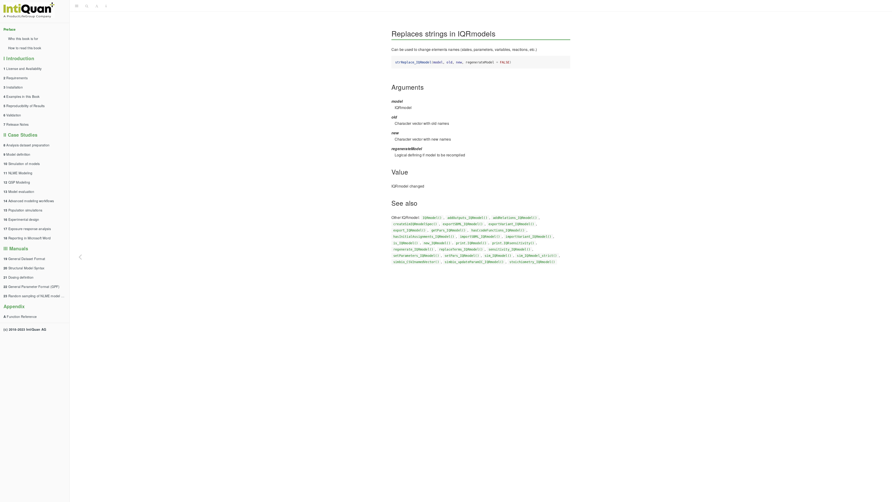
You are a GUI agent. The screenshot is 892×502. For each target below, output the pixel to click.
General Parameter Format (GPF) (31, 286)
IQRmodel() (432, 218)
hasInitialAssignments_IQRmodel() (423, 236)
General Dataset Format (24, 258)
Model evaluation (18, 191)
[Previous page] (80, 257)
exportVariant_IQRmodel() (511, 224)
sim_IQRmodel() (498, 256)
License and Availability (22, 68)
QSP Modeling (16, 182)
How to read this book (24, 48)
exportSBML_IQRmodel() (463, 224)
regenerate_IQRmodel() (413, 249)
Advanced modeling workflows (28, 200)
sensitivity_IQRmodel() (509, 249)
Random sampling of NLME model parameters (36, 296)
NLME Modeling (17, 173)
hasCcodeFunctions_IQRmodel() (498, 230)
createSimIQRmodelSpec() (415, 224)
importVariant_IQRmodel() (528, 236)
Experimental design (21, 219)
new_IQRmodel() (437, 243)
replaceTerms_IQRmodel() (461, 249)
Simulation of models (21, 163)
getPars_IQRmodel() (448, 230)
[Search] (87, 6)
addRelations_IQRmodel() (515, 218)
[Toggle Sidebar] (77, 6)
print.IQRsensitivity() (513, 243)
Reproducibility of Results (24, 105)
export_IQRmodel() (409, 230)
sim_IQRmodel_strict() (537, 256)
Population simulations (22, 210)
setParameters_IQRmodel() (416, 256)
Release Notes (16, 124)
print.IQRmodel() (471, 243)
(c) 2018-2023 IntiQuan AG (24, 329)
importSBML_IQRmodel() (480, 236)
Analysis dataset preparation (26, 145)
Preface (9, 29)
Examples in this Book (21, 96)
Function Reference (20, 316)
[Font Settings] (97, 6)
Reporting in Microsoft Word (27, 238)
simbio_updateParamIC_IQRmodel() (474, 262)
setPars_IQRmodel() (462, 256)
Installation (13, 87)
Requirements (15, 78)
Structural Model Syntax (23, 268)
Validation (12, 115)
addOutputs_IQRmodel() (467, 218)
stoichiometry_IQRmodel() (532, 262)
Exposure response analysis (27, 228)
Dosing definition (18, 277)
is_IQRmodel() (405, 243)
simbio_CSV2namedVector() (416, 262)
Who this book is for (23, 38)
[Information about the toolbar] (106, 6)
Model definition (16, 154)
